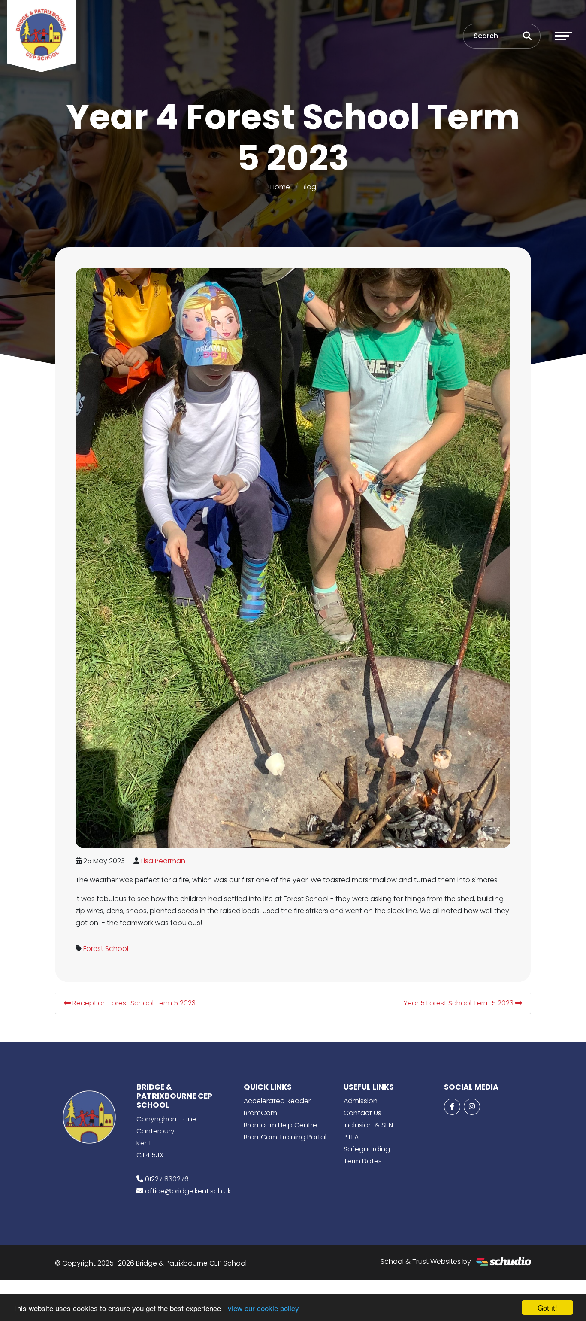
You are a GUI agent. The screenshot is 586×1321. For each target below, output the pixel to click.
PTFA (351, 1137)
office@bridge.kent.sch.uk (188, 1191)
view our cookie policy (263, 1308)
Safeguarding (367, 1149)
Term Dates (363, 1161)
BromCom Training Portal (285, 1137)
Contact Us (362, 1113)
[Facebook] (452, 1107)
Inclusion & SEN (368, 1125)
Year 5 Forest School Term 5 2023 (459, 1003)
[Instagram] (472, 1107)
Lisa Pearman (163, 861)
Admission (361, 1101)
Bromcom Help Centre (280, 1125)
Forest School (105, 949)
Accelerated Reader (277, 1101)
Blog (309, 187)
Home (280, 187)
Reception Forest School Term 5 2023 (133, 1003)
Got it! (547, 1307)
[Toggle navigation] (563, 36)
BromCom (260, 1113)
